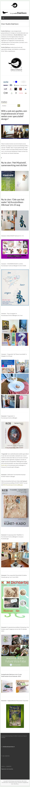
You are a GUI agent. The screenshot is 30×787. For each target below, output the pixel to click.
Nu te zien (4, 465)
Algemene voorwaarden (7, 769)
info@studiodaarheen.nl (9, 746)
